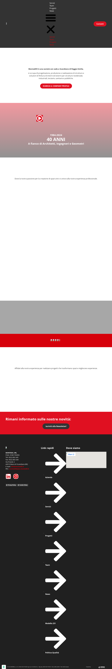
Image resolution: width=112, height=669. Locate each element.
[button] (50, 24)
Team (52, 5)
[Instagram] (16, 476)
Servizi (52, 3)
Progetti (53, 8)
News (52, 11)
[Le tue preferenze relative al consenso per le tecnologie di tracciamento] (4, 667)
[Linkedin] (8, 476)
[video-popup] (39, 118)
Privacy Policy (12, 485)
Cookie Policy (23, 485)
